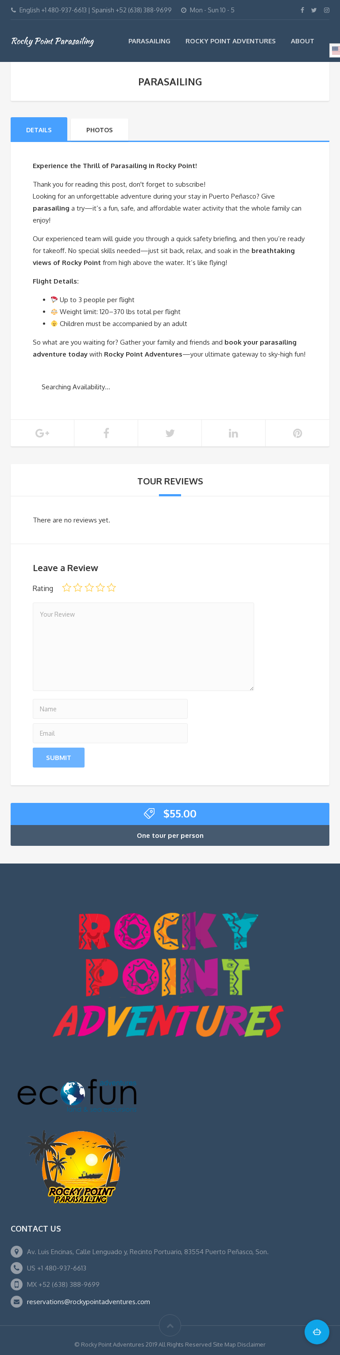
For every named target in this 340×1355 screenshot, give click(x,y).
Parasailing (149, 41)
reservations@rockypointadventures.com (88, 1301)
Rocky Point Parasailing (52, 41)
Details (39, 130)
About (302, 41)
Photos (99, 130)
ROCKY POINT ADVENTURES (230, 41)
